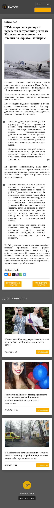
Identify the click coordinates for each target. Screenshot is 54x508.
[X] (13, 274)
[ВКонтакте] (6, 274)
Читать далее (42, 352)
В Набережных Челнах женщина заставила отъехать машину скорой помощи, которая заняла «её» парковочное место (26, 455)
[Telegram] (24, 274)
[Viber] (17, 274)
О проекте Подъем (27, 498)
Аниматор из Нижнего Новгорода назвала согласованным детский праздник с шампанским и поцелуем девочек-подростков (26, 398)
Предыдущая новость (13, 284)
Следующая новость (41, 284)
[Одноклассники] (9, 274)
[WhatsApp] (20, 274)
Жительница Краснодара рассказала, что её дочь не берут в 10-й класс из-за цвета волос (27, 342)
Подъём (13, 7)
